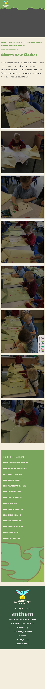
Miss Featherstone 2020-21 (15, 486)
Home (3, 42)
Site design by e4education (22, 623)
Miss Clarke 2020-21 (12, 480)
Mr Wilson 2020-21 (11, 533)
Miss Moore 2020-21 (10, 49)
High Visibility (22, 627)
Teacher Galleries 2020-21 (13, 46)
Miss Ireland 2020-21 (12, 515)
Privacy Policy (23, 640)
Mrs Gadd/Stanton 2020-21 (15, 463)
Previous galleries (33, 42)
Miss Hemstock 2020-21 (13, 509)
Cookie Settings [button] (22, 644)
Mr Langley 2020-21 (12, 521)
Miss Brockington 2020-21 (15, 469)
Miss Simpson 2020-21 (13, 527)
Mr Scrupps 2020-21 (12, 538)
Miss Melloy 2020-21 (12, 474)
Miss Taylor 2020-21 (12, 498)
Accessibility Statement (22, 631)
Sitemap (22, 636)
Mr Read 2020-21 (10, 503)
